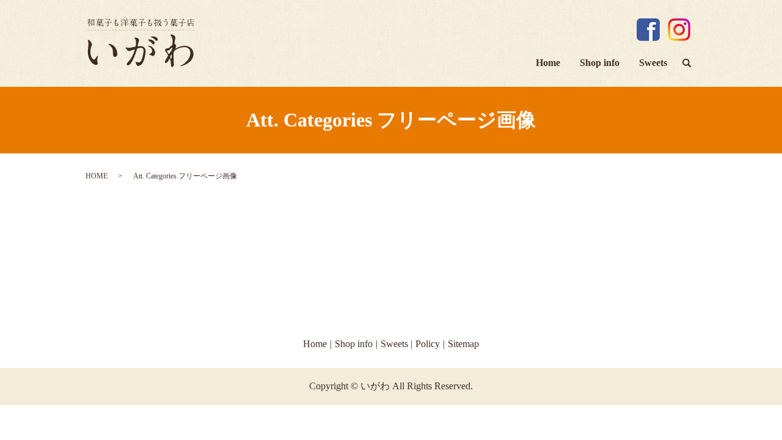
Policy (427, 344)
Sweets (653, 62)
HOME (97, 176)
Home (548, 62)
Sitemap (463, 344)
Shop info (599, 62)
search (691, 64)
